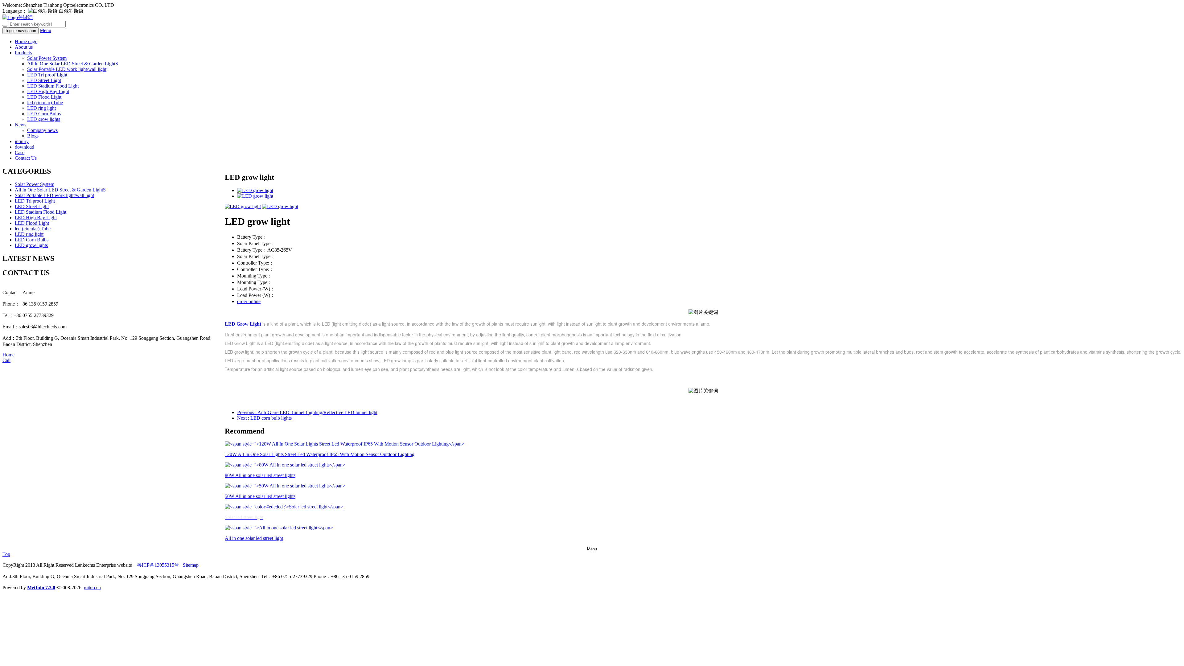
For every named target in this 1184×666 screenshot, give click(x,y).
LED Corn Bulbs (44, 113)
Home (8, 354)
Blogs (33, 135)
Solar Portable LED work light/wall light (66, 69)
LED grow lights (43, 119)
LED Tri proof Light (47, 74)
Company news (42, 130)
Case (19, 152)
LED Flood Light (44, 97)
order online (249, 301)
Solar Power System (47, 58)
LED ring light (41, 108)
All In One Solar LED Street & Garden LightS (72, 63)
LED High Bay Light (48, 91)
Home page (26, 41)
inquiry (22, 141)
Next (264, 418)
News (20, 124)
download (24, 147)
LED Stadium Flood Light (53, 85)
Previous (307, 412)
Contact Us (26, 158)
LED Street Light (44, 80)
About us (24, 47)
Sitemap (191, 565)
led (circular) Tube (45, 102)
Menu (45, 30)
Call (6, 360)
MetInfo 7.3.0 (41, 587)
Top (6, 554)
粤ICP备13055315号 (157, 565)
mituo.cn (92, 587)
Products (23, 52)
